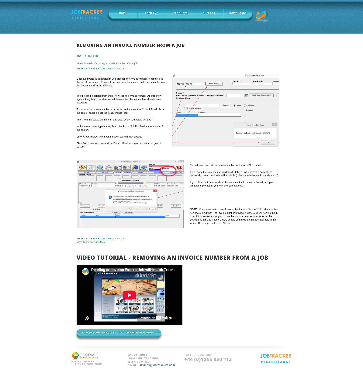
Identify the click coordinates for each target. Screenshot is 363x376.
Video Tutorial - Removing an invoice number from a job (107, 63)
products (180, 13)
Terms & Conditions (88, 364)
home (123, 13)
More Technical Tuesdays (91, 242)
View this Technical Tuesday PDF (100, 69)
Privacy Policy (92, 361)
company (151, 13)
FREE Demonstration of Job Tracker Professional (118, 332)
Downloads (238, 13)
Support (209, 13)
